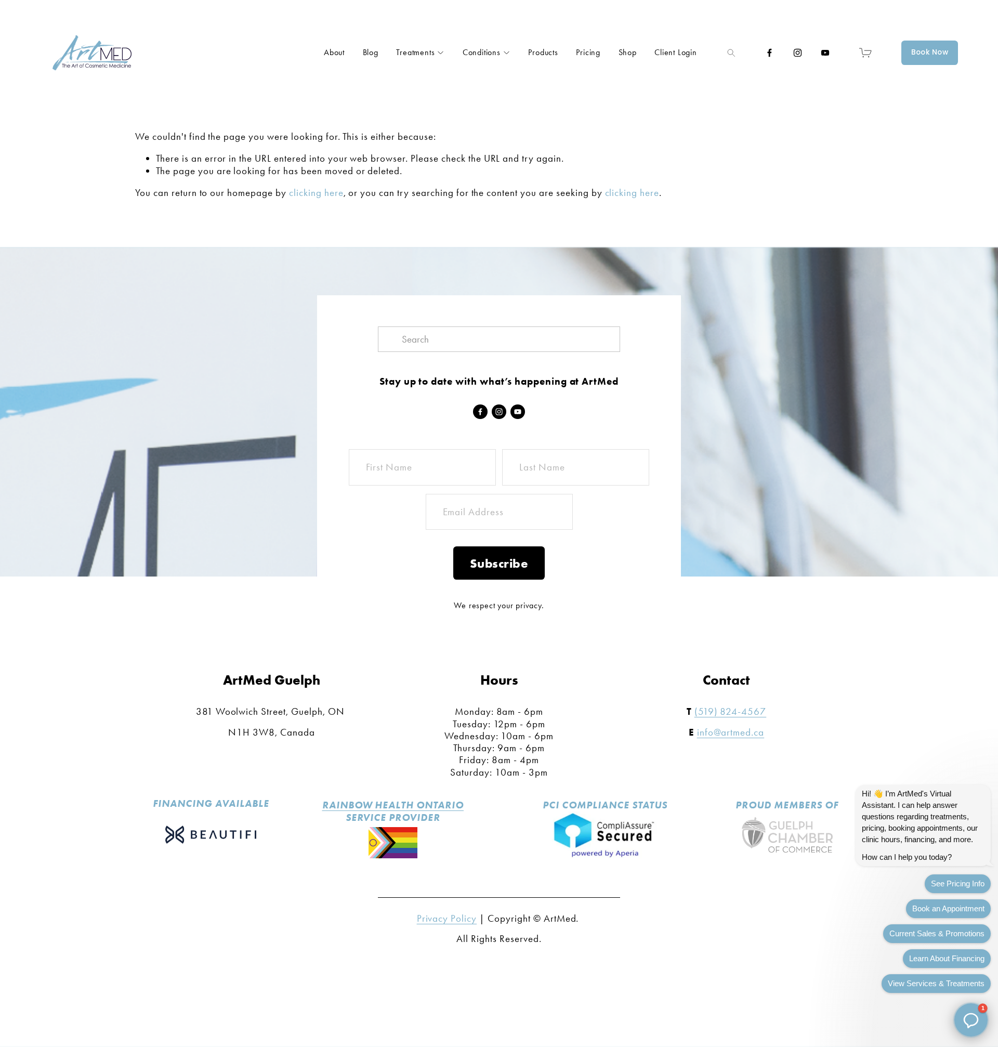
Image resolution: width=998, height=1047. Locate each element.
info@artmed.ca (731, 732)
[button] (971, 1020)
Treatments (415, 52)
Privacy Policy (447, 918)
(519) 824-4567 (730, 711)
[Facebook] (769, 53)
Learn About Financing (946, 958)
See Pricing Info (957, 883)
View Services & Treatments (936, 983)
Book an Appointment (948, 908)
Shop (628, 52)
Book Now (929, 52)
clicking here (316, 193)
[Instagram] (798, 53)
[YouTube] (825, 53)
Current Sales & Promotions (936, 933)
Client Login (675, 52)
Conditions (482, 52)
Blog (370, 52)
